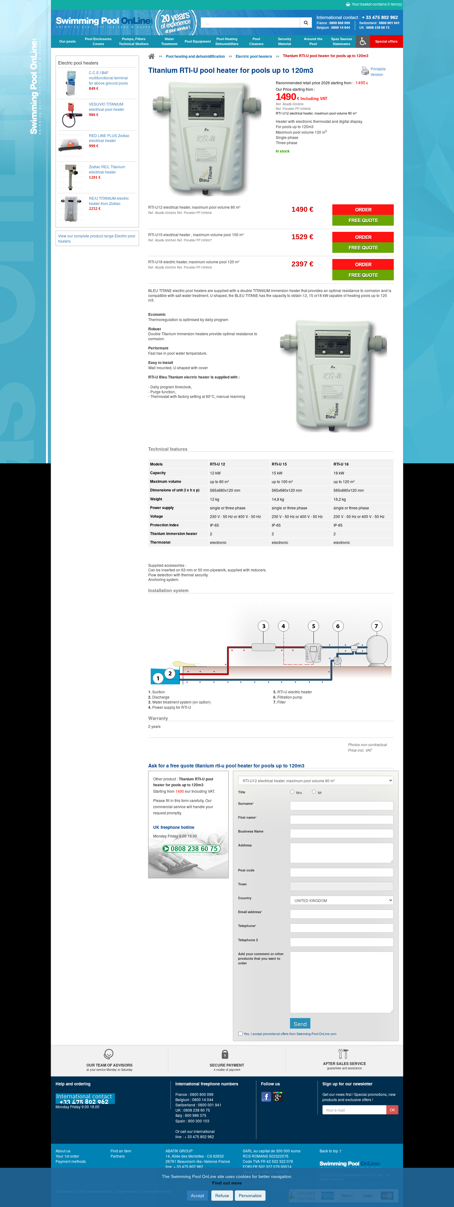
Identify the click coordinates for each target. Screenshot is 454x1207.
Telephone (247, 925)
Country (244, 898)
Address (245, 845)
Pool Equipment (198, 41)
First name (247, 817)
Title (241, 792)
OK (392, 1109)
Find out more (227, 1182)
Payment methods (71, 1161)
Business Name (250, 831)
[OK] (306, 22)
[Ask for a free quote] (363, 220)
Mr (320, 792)
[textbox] (341, 872)
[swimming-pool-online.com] (124, 22)
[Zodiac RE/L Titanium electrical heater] (71, 177)
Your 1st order (67, 1156)
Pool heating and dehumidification (195, 56)
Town (242, 884)
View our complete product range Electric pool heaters (96, 238)
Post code (246, 870)
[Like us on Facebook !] (266, 1097)
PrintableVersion (378, 71)
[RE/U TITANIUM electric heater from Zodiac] (71, 209)
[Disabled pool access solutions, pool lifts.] (363, 41)
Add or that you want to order (261, 958)
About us (63, 1150)
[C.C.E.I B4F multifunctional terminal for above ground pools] (71, 83)
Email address (250, 911)
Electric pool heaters (254, 56)
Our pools (67, 41)
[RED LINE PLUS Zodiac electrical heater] (71, 146)
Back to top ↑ (331, 1150)
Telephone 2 (248, 940)
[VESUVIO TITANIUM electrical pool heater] (71, 115)
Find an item (121, 1150)
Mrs (299, 792)
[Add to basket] (363, 209)
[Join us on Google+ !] (277, 1097)
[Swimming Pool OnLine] (151, 57)
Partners (118, 1156)
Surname (246, 803)
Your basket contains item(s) (377, 3)
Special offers (386, 41)
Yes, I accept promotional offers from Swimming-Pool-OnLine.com (290, 1034)
